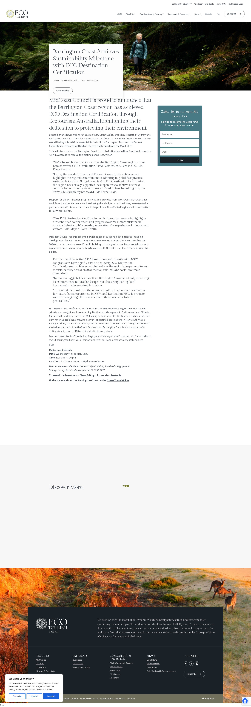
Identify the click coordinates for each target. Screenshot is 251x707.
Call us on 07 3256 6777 (181, 4)
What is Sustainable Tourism (121, 663)
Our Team (40, 663)
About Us (130, 14)
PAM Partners (115, 674)
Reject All (34, 696)
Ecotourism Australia (63, 80)
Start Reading (62, 90)
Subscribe (231, 13)
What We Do (41, 660)
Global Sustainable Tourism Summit (161, 671)
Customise (17, 696)
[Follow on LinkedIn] (191, 663)
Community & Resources (178, 14)
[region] (34, 688)
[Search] (217, 14)
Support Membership (81, 667)
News (196, 14)
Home (119, 13)
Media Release (93, 80)
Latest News (152, 660)
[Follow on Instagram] (197, 663)
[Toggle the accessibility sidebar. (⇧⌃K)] (245, 701)
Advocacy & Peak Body (45, 671)
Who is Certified (116, 667)
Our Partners (41, 667)
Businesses (77, 660)
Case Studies (152, 667)
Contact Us (221, 4)
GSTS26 (208, 13)
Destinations (78, 663)
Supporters (114, 678)
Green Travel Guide (118, 380)
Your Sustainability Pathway (151, 14)
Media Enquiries (153, 663)
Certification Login (236, 4)
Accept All (51, 696)
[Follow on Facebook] (186, 663)
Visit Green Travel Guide (204, 4)
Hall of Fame (115, 670)
